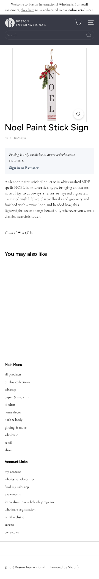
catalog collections (17, 382)
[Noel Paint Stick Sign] (34, 302)
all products (13, 374)
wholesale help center (19, 479)
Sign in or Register (23, 167)
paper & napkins (17, 397)
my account (13, 472)
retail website (14, 517)
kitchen (10, 404)
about (9, 450)
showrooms (13, 494)
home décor (13, 412)
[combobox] (49, 35)
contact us (12, 532)
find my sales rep (17, 487)
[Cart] (78, 23)
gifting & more (15, 427)
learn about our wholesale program (29, 502)
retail (8, 442)
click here (27, 10)
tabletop (10, 389)
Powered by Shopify (64, 567)
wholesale (11, 435)
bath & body (14, 420)
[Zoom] (78, 114)
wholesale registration (20, 509)
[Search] (88, 35)
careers (9, 524)
